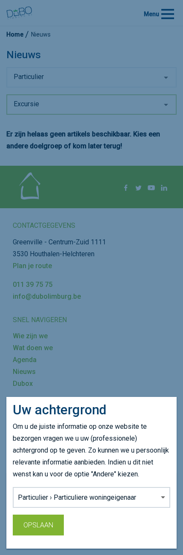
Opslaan (38, 525)
